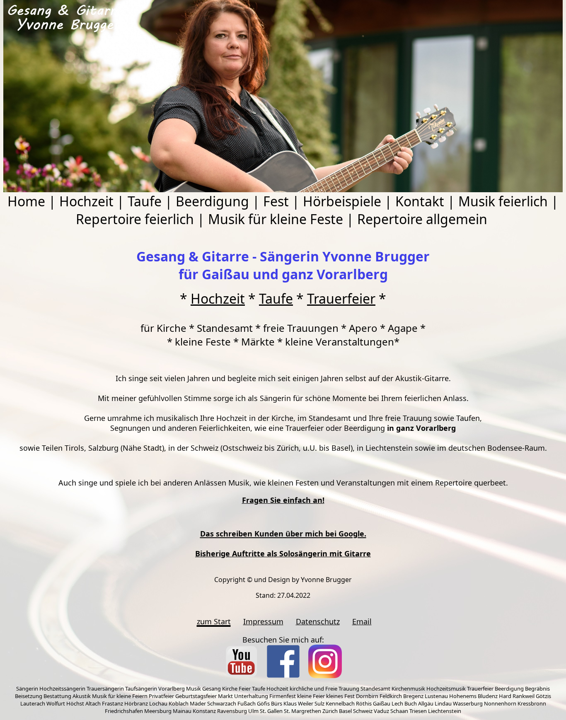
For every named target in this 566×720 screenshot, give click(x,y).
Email (362, 621)
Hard (505, 696)
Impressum (263, 621)
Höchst (75, 703)
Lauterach (32, 703)
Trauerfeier (341, 298)
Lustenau (436, 696)
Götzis (543, 696)
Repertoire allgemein (422, 219)
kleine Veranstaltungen (339, 341)
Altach (93, 703)
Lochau (158, 703)
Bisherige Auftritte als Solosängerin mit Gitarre (283, 553)
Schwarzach (221, 703)
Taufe (145, 201)
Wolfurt (55, 703)
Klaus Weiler (298, 703)
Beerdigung (212, 201)
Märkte (258, 341)
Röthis (364, 703)
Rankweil (524, 696)
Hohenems (463, 696)
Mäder (198, 703)
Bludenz (488, 696)
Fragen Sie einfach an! (283, 500)
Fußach (246, 703)
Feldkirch (391, 696)
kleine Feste (203, 341)
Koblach (179, 703)
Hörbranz (136, 703)
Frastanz (112, 703)
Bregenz (413, 696)
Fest (276, 201)
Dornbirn (367, 696)
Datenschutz (318, 621)
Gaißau (381, 703)
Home (26, 201)
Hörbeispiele (342, 201)
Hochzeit (86, 201)
